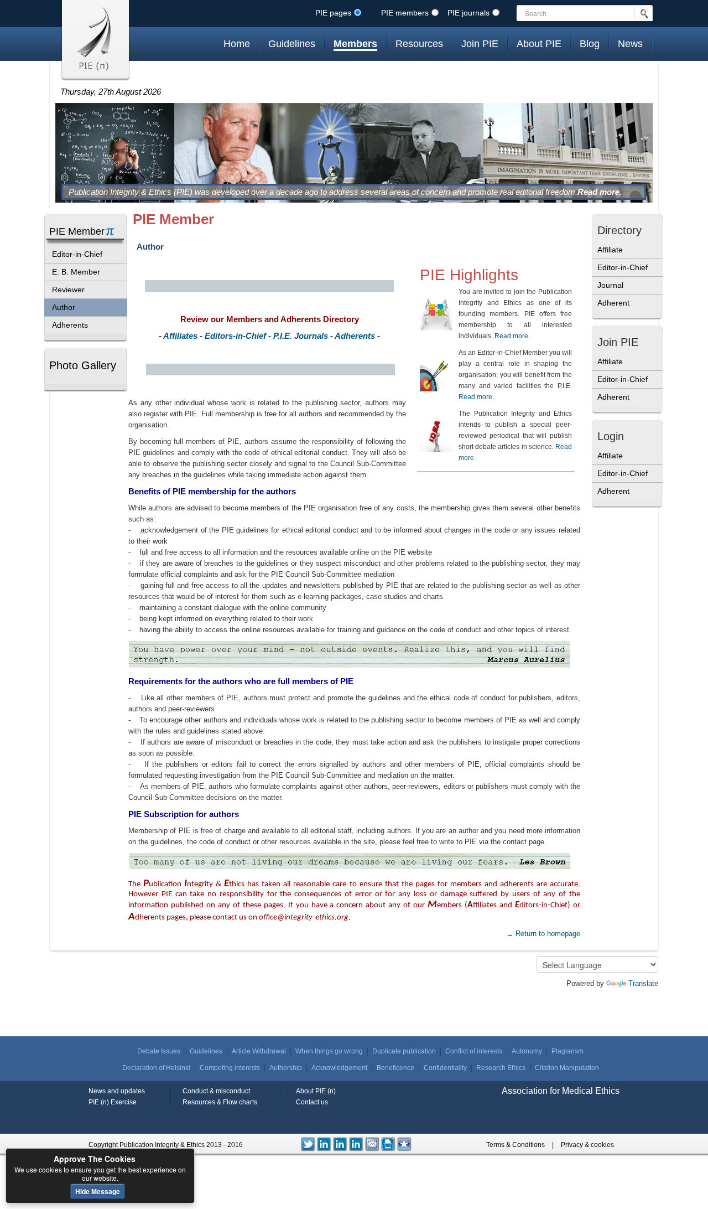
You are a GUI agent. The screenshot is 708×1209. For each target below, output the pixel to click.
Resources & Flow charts (220, 1102)
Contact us (312, 1102)
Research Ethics (500, 1068)
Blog (590, 43)
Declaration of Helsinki (156, 1068)
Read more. (599, 192)
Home (236, 43)
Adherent (613, 302)
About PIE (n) (316, 1091)
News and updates (116, 1091)
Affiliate (610, 249)
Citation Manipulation (567, 1068)
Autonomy (527, 1051)
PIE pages (333, 12)
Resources (419, 43)
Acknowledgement (339, 1068)
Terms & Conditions (515, 1145)
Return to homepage (548, 933)
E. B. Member (76, 271)
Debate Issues (158, 1051)
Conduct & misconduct (216, 1091)
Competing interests (230, 1068)
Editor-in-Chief (77, 254)
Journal (610, 285)
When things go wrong (329, 1051)
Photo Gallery (82, 365)
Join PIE (479, 43)
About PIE (539, 43)
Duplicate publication (404, 1051)
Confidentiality (445, 1068)
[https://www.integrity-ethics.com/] (404, 1144)
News (630, 43)
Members (355, 43)
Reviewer (68, 289)
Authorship (285, 1068)
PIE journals (468, 12)
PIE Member (77, 231)
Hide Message (97, 1191)
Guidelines (291, 43)
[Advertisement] (625, 585)
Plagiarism (567, 1051)
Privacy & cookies (587, 1145)
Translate (643, 983)
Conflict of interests (473, 1051)
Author (63, 307)
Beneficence (395, 1068)
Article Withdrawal (259, 1051)
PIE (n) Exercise (112, 1102)
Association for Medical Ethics (561, 1091)
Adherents (70, 325)
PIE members (405, 12)
